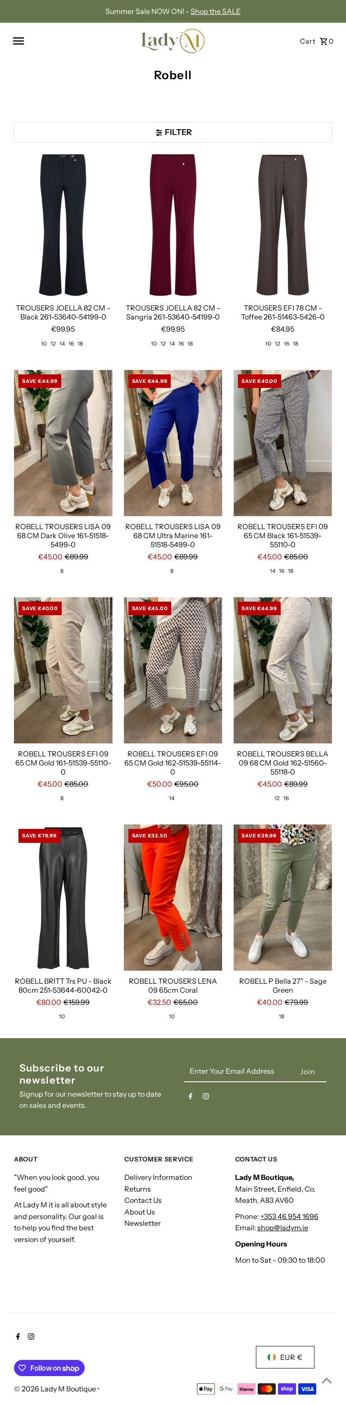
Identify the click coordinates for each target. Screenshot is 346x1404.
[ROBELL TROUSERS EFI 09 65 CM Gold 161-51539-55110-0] (63, 671)
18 (80, 343)
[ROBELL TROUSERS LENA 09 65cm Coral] (173, 898)
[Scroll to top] (327, 1380)
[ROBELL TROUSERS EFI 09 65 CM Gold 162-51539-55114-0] (173, 671)
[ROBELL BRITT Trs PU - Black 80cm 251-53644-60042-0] (63, 898)
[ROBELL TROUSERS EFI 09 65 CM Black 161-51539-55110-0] (282, 444)
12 (53, 343)
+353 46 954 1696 (289, 1216)
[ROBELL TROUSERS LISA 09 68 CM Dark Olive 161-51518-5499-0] (63, 444)
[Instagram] (206, 1098)
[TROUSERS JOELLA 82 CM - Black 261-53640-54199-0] (63, 225)
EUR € (291, 1357)
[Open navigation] (72, 41)
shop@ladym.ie (282, 1227)
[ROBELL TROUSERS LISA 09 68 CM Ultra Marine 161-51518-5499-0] (173, 444)
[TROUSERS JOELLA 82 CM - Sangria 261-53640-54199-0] (173, 225)
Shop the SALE (216, 11)
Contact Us (143, 1200)
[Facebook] (190, 1098)
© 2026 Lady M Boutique (55, 1388)
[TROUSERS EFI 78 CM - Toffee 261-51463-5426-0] (282, 225)
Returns (137, 1188)
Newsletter (142, 1223)
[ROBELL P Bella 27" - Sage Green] (282, 898)
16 (71, 343)
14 (62, 343)
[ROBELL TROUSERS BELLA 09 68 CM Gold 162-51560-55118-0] (282, 671)
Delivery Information (158, 1177)
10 (44, 343)
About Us (139, 1211)
